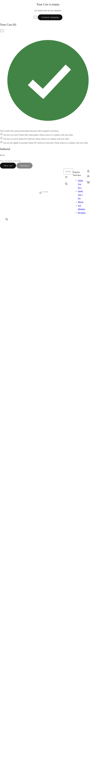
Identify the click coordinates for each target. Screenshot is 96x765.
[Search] (7, 219)
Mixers (80, 202)
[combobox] (68, 171)
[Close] (35, 17)
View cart (8, 166)
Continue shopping (50, 17)
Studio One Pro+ (80, 184)
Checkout (24, 166)
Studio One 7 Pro (80, 194)
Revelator (82, 213)
